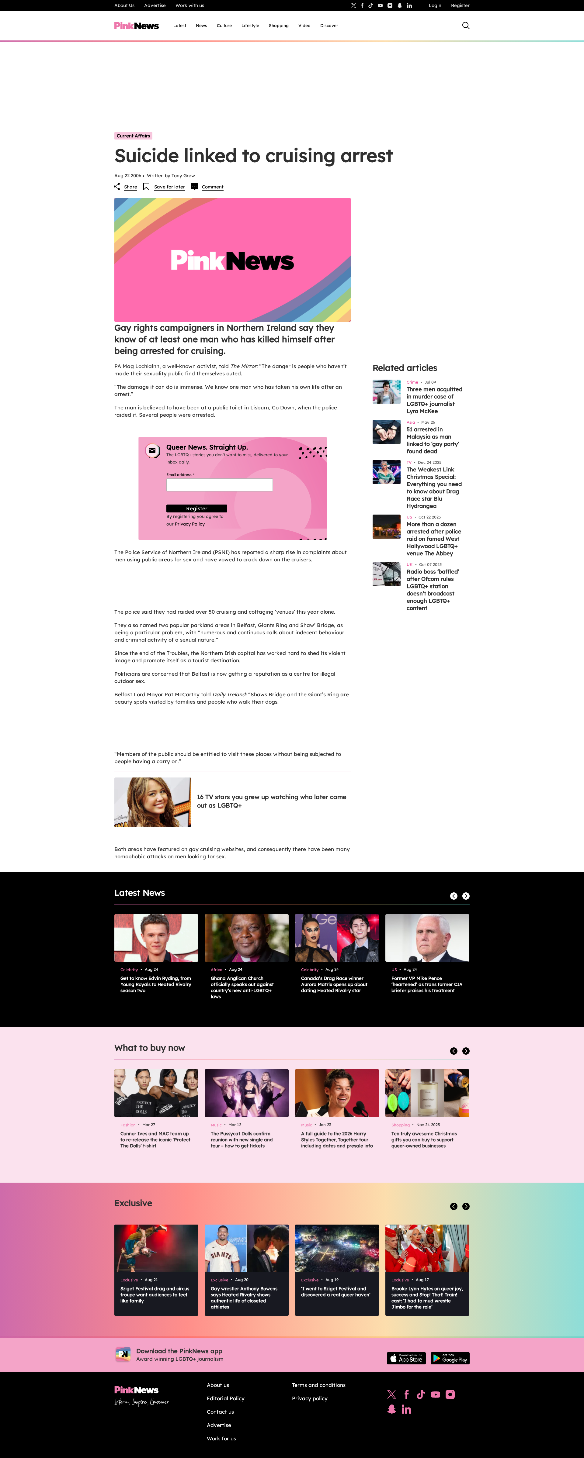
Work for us (221, 1438)
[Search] (466, 25)
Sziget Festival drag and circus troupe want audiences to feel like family (154, 1295)
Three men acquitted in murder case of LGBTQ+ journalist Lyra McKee (434, 400)
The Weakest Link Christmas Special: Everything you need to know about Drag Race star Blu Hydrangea (434, 487)
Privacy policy (310, 1398)
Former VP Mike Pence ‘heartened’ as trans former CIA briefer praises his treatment (427, 984)
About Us (124, 5)
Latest (179, 25)
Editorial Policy (226, 1398)
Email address (187, 474)
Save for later (169, 187)
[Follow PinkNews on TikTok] (421, 1396)
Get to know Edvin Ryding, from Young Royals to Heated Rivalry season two (155, 984)
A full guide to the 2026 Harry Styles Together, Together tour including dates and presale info (337, 1140)
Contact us (220, 1411)
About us (218, 1385)
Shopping (279, 25)
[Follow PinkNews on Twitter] (392, 1396)
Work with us (190, 5)
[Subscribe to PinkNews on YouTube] (436, 1396)
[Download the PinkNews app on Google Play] (450, 1358)
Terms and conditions (319, 1385)
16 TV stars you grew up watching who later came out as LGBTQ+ (271, 801)
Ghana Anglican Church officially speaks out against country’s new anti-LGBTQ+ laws (242, 987)
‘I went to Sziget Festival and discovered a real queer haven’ (335, 1292)
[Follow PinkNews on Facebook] (406, 1396)
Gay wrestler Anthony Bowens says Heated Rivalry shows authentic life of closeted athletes (244, 1298)
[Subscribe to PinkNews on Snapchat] (392, 1410)
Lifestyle (250, 25)
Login (435, 5)
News (201, 25)
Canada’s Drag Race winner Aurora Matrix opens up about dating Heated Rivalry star (334, 984)
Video (304, 25)
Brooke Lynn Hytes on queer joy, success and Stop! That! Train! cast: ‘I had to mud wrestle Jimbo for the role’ (427, 1298)
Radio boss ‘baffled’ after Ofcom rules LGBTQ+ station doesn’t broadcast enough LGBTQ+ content (433, 590)
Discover (329, 25)
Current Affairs (133, 136)
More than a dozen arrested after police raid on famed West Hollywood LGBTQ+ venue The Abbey (434, 539)
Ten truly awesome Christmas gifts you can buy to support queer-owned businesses (424, 1140)
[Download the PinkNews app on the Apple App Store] (406, 1358)
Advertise (155, 5)
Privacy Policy (190, 524)
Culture (224, 25)
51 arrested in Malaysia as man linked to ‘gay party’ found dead (433, 440)
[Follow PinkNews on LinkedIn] (409, 5)
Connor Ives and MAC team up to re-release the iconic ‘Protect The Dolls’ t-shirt (155, 1140)
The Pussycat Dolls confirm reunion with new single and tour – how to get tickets (242, 1140)
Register (460, 5)
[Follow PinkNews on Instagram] (450, 1396)
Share (130, 187)
